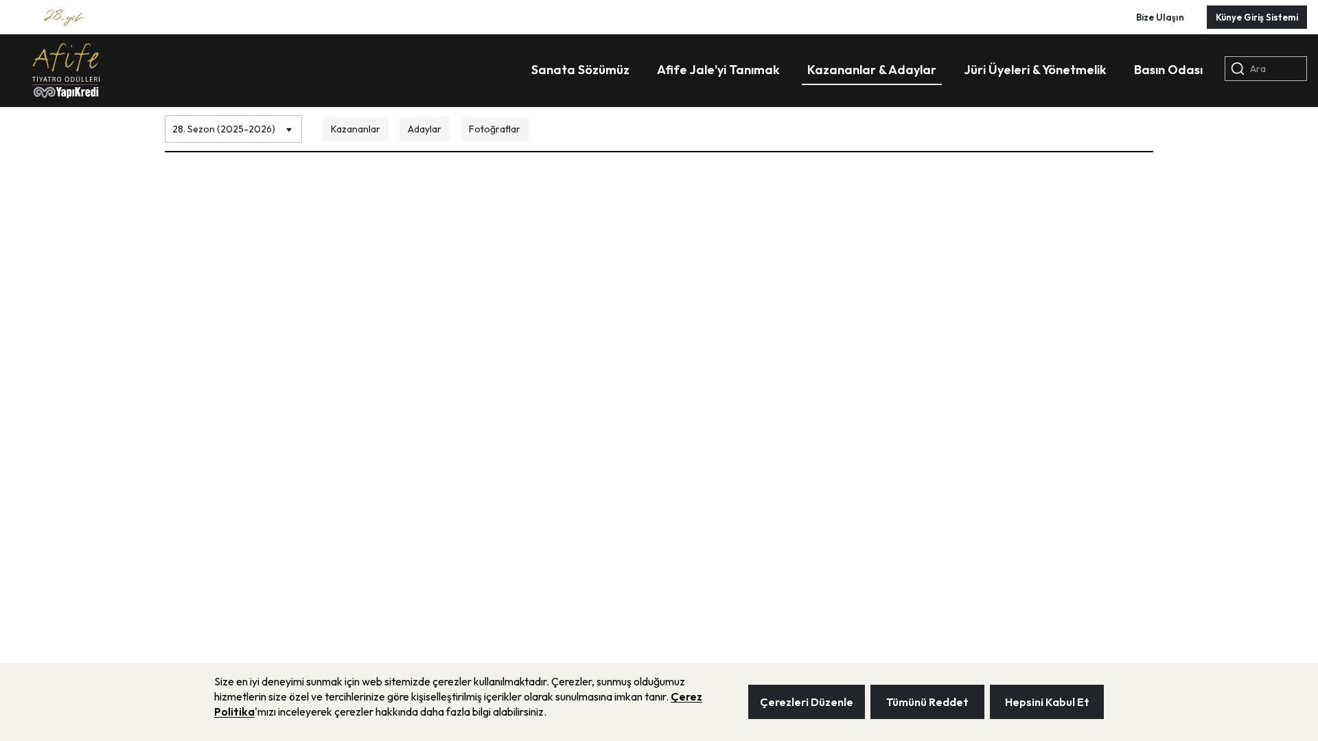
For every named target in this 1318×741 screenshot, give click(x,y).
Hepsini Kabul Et (1047, 702)
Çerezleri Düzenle (806, 702)
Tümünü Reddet (927, 702)
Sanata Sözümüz (580, 70)
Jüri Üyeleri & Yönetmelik (1035, 70)
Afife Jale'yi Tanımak (718, 70)
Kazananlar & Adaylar (871, 70)
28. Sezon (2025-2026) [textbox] (223, 129)
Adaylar (424, 129)
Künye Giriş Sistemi (1257, 17)
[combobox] (233, 125)
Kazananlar (355, 129)
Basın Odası (1168, 70)
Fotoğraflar (494, 129)
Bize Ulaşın (1160, 17)
